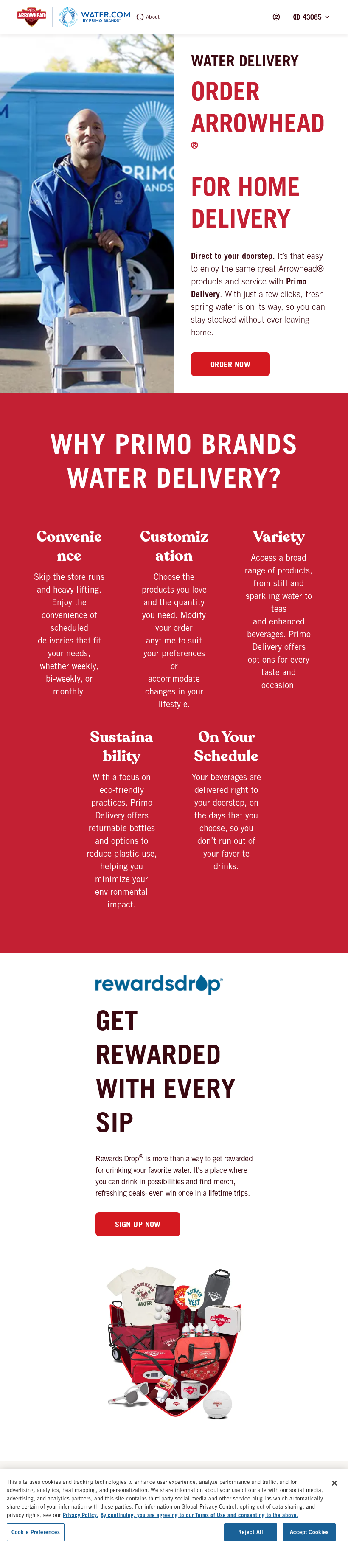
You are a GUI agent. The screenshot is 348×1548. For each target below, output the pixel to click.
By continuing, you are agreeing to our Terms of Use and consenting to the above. (199, 1514)
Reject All (250, 1531)
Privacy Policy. (80, 1514)
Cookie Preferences (35, 1531)
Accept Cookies (309, 1531)
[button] (311, 17)
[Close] (334, 1483)
